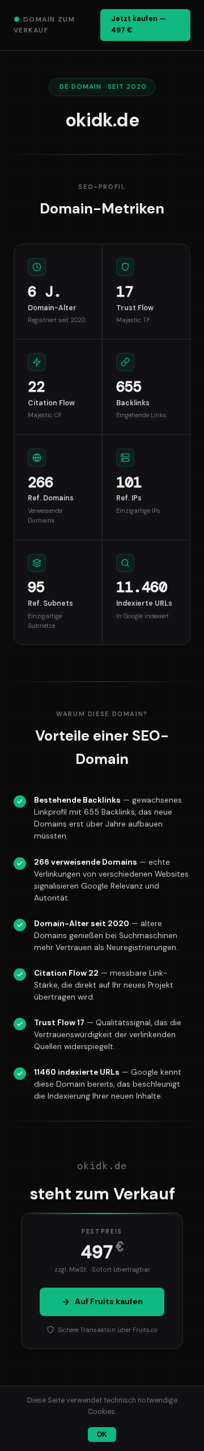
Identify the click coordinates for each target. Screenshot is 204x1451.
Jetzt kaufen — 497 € (138, 24)
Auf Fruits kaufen (109, 1301)
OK (102, 1434)
